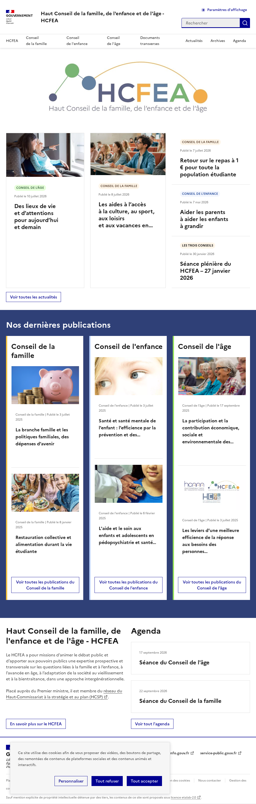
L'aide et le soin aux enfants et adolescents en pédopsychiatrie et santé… (127, 535)
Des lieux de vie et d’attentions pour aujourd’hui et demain (36, 216)
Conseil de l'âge (113, 40)
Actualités (194, 40)
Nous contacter (209, 780)
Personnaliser (71, 781)
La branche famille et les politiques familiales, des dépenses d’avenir (42, 436)
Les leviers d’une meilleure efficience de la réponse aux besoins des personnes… (210, 541)
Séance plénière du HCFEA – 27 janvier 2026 (205, 271)
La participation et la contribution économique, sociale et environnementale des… (210, 431)
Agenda (239, 40)
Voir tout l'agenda (152, 724)
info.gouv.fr (179, 753)
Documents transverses (150, 40)
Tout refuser (107, 781)
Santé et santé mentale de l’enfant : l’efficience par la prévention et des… (127, 427)
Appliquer (245, 23)
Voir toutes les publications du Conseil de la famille (45, 585)
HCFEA (12, 40)
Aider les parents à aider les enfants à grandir (204, 219)
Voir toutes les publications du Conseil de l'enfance (128, 585)
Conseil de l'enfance (77, 40)
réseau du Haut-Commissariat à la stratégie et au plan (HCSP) (64, 694)
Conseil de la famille (36, 40)
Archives (217, 40)
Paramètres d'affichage (227, 9)
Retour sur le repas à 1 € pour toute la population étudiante (209, 167)
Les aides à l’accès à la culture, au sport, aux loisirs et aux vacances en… (126, 215)
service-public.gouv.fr (218, 753)
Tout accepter (144, 781)
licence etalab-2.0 (183, 797)
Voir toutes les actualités (33, 297)
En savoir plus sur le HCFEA (36, 724)
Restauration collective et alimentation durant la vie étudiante (44, 544)
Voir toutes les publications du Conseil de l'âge (212, 585)
